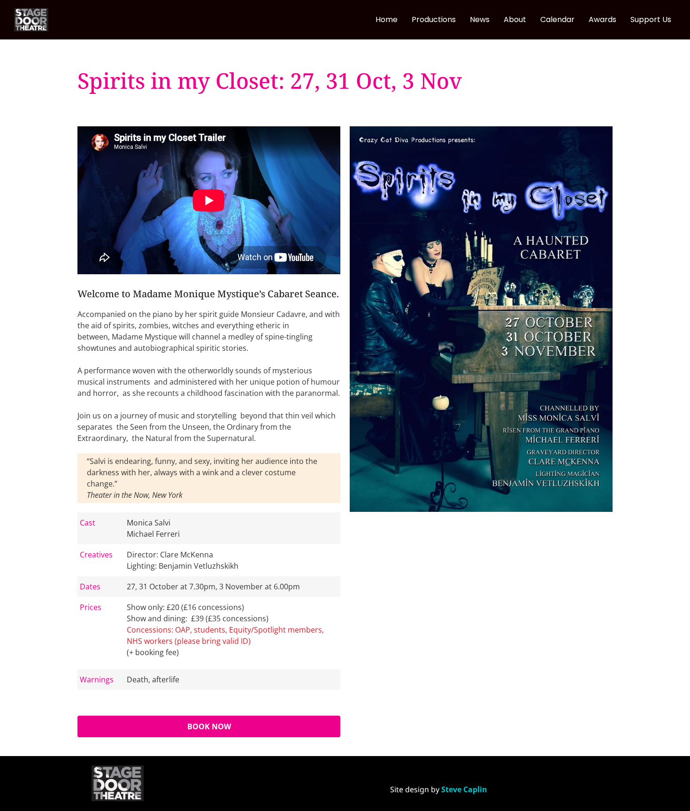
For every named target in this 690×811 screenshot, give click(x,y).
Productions (434, 19)
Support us (650, 19)
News (480, 19)
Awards (602, 19)
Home (387, 19)
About (515, 19)
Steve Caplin (464, 789)
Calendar (557, 19)
